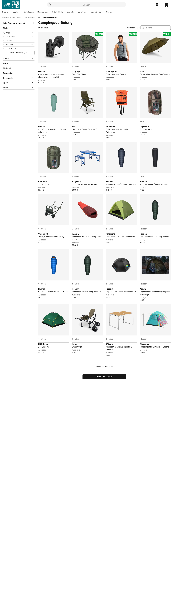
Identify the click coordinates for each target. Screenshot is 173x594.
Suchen (86, 4)
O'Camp (109, 344)
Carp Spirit (77, 71)
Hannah (41, 126)
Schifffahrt (70, 12)
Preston (109, 288)
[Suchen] (50, 4)
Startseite (5, 17)
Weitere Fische (57, 12)
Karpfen (5, 12)
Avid (142, 71)
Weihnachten (17, 17)
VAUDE (75, 233)
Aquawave (110, 126)
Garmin (41, 71)
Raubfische (16, 12)
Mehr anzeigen (105, 376)
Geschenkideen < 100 (32, 17)
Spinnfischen (29, 12)
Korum (143, 288)
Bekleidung (82, 12)
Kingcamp (76, 181)
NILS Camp (43, 344)
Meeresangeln (42, 12)
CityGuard (144, 126)
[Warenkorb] (166, 4)
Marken (109, 12)
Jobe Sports (111, 71)
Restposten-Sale (96, 12)
